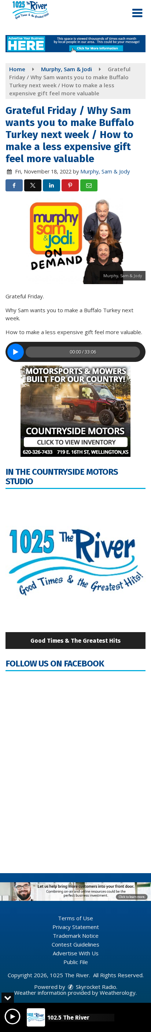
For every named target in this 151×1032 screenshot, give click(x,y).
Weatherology (118, 992)
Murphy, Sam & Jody (105, 171)
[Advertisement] (75, 43)
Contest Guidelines (75, 944)
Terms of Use (75, 918)
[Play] (15, 352)
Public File (75, 962)
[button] (137, 13)
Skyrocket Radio (95, 986)
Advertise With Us (76, 953)
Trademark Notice (76, 935)
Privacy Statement (75, 926)
